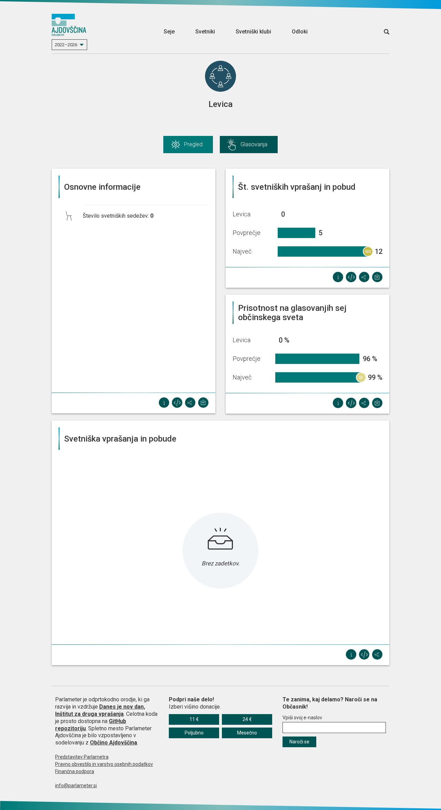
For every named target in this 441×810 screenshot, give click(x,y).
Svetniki (205, 31)
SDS (368, 252)
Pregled (193, 144)
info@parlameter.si (76, 785)
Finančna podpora (74, 771)
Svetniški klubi (253, 31)
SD (361, 377)
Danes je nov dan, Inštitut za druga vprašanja (100, 710)
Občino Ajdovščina (113, 742)
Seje (169, 31)
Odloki (300, 31)
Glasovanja (253, 144)
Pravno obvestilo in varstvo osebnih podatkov (104, 764)
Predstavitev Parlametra (82, 757)
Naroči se (299, 741)
